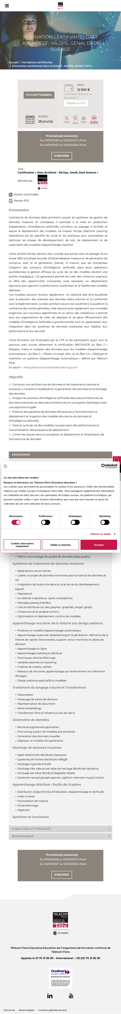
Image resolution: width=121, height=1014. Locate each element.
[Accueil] (60, 5)
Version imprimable (26, 194)
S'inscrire (61, 155)
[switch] (45, 522)
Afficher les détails (100, 533)
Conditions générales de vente (52, 1010)
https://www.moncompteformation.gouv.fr (51, 367)
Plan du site (9, 1010)
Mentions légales (26, 1010)
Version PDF (21, 200)
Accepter (99, 544)
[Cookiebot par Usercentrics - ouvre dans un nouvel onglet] (103, 466)
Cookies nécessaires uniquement (22, 544)
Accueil (13, 62)
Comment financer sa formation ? (78, 96)
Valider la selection (60, 544)
